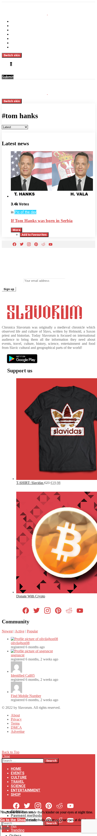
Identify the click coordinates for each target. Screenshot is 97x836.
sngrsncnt (17, 655)
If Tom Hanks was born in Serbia (42, 220)
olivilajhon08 (20, 643)
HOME (16, 21)
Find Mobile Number (26, 696)
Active (19, 631)
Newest (7, 631)
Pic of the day (25, 212)
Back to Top (10, 752)
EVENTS (17, 25)
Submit (8, 77)
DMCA (16, 727)
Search (51, 760)
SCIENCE (18, 38)
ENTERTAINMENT (25, 43)
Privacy (16, 719)
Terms (15, 723)
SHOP (16, 47)
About (15, 715)
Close (6, 756)
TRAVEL (17, 34)
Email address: (12, 280)
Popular (32, 631)
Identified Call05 (23, 675)
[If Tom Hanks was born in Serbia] (53, 174)
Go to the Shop (12, 820)
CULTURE (19, 30)
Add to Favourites (34, 234)
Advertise (18, 731)
